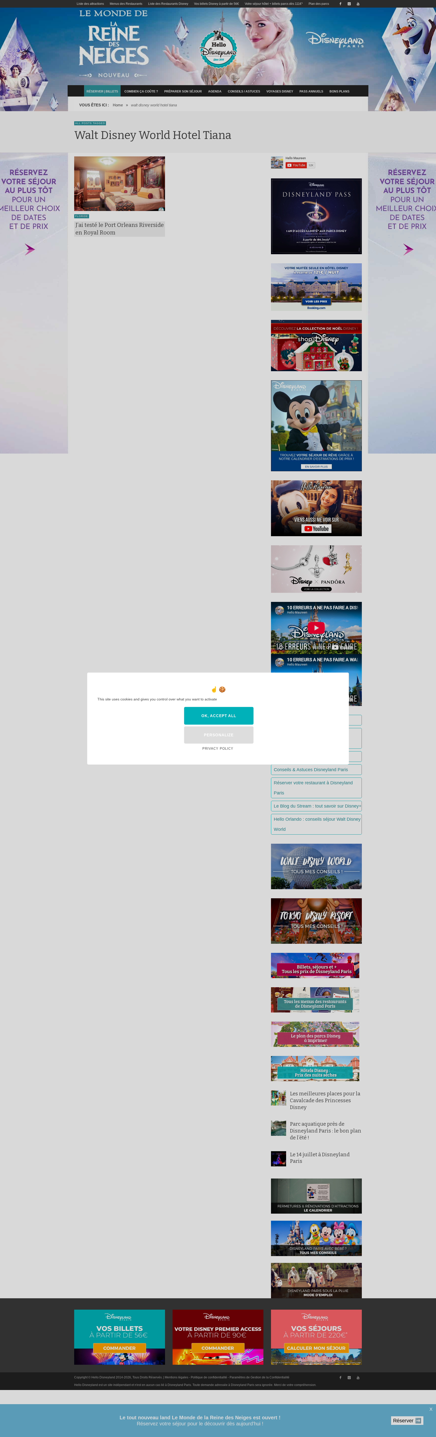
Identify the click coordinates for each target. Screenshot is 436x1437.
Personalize (219, 735)
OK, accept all (218, 715)
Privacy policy (217, 748)
